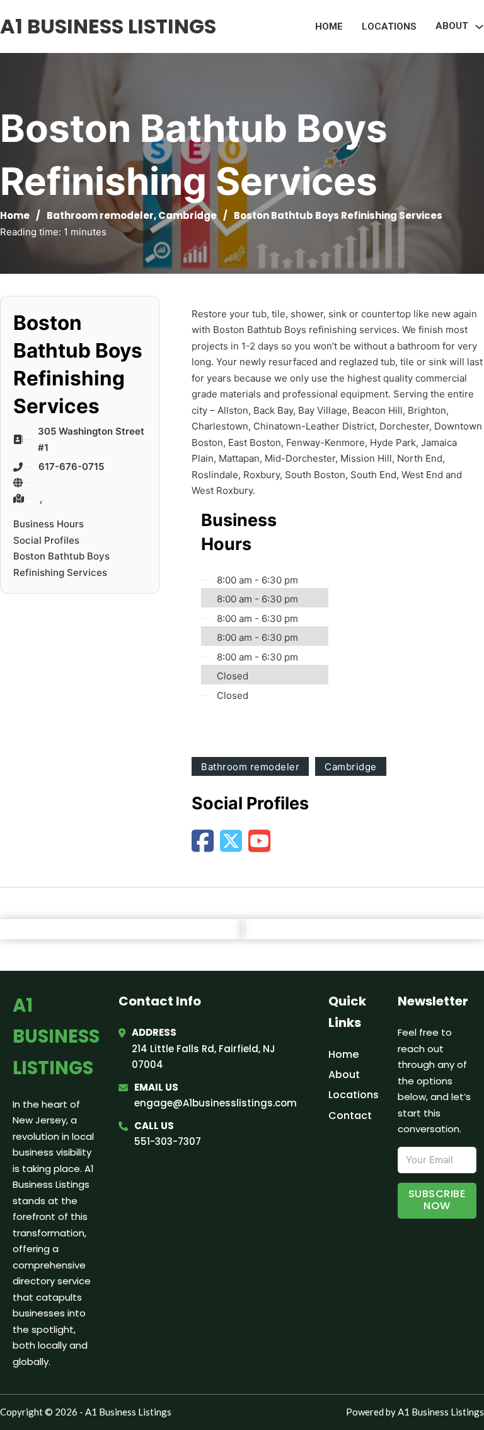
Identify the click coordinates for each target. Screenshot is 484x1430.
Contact (350, 1115)
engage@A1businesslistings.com (215, 1103)
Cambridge (187, 215)
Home (329, 26)
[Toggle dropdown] (479, 27)
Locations (389, 26)
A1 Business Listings (108, 26)
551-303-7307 (167, 1141)
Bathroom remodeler (100, 215)
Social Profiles (46, 540)
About (344, 1074)
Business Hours (48, 524)
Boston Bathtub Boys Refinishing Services (61, 564)
